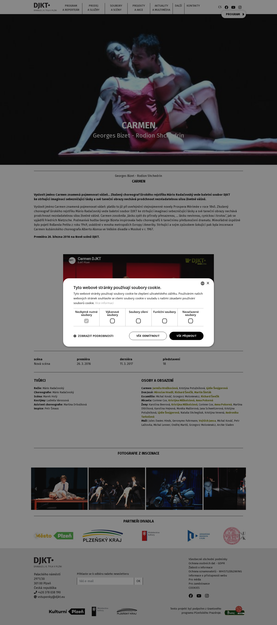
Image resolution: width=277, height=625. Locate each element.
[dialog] (138, 312)
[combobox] (202, 283)
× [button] (207, 283)
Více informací (104, 303)
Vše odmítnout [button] (147, 336)
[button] (93, 336)
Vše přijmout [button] (186, 336)
